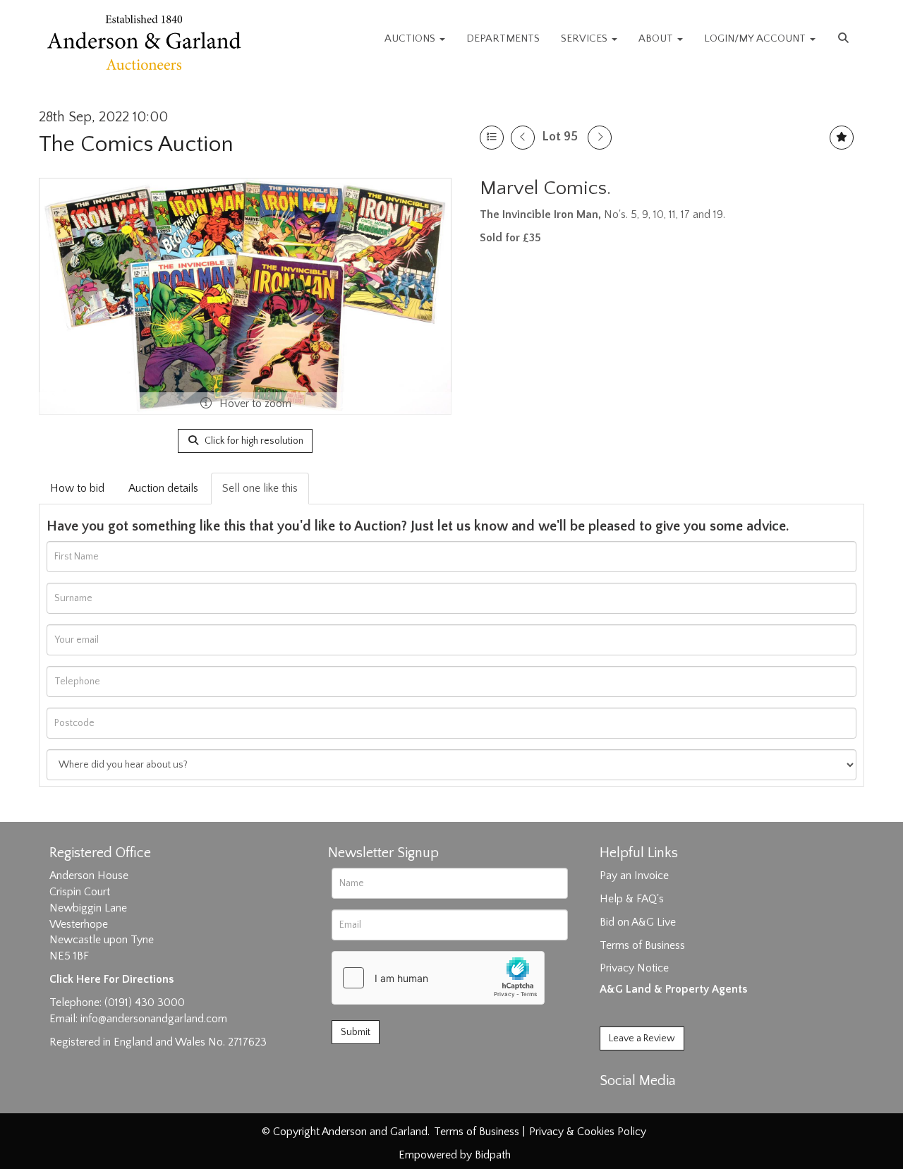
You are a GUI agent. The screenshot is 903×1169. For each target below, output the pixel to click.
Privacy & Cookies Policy (587, 1131)
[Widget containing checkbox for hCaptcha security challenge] (438, 978)
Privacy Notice (634, 968)
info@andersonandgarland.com (153, 1018)
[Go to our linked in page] (642, 1105)
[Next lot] (600, 138)
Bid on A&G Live (638, 922)
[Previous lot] (523, 138)
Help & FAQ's (632, 898)
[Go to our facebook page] (613, 1105)
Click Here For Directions (111, 979)
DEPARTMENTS (503, 38)
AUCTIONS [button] (411, 38)
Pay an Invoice (634, 875)
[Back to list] (492, 138)
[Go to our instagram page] (671, 1105)
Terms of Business (642, 945)
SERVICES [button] (585, 38)
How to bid (77, 488)
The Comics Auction (136, 144)
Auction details (163, 488)
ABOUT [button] (657, 38)
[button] (845, 38)
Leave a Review (642, 1038)
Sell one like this (260, 488)
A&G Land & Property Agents (673, 989)
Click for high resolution (252, 441)
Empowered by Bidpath (455, 1155)
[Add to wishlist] (842, 138)
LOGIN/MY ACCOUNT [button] (756, 38)
